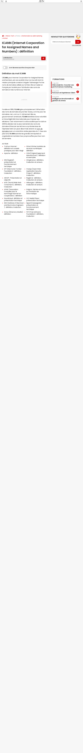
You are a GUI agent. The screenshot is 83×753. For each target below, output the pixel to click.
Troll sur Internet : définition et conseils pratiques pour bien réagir (14, 148)
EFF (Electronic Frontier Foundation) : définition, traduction (13, 171)
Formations (58, 79)
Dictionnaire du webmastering (32, 36)
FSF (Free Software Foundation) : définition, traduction (35, 214)
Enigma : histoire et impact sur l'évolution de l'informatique (36, 191)
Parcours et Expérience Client (63, 91)
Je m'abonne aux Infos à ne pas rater (22, 67)
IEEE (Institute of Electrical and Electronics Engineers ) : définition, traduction (13, 205)
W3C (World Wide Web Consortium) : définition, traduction (13, 185)
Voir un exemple (76, 45)
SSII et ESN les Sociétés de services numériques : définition (35, 148)
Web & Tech (10, 36)
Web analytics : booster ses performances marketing (63, 85)
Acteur (5, 38)
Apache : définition (11, 153)
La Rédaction (7, 57)
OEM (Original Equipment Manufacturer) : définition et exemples (35, 155)
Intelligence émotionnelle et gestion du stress (63, 98)
